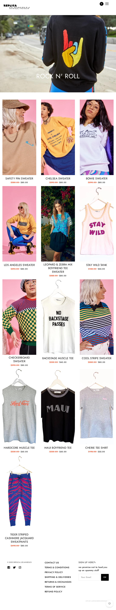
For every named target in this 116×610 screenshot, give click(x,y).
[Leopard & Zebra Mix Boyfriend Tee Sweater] (58, 224)
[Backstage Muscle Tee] (58, 317)
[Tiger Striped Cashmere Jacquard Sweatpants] (19, 493)
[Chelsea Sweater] (58, 137)
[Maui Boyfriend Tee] (58, 406)
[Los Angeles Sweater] (19, 224)
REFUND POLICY (53, 591)
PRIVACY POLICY (54, 572)
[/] (17, 7)
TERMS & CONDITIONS (57, 567)
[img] (8, 567)
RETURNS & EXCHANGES (58, 581)
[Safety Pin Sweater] (19, 137)
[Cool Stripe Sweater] (97, 317)
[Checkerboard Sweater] (19, 317)
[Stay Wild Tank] (97, 224)
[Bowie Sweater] (97, 137)
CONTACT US (52, 562)
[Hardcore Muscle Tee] (19, 406)
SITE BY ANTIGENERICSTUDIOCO (97, 601)
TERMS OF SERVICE (55, 586)
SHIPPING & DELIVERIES (58, 577)
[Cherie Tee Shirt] (97, 406)
